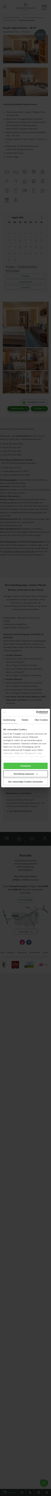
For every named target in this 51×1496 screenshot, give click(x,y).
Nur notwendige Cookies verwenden (25, 782)
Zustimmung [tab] (9, 720)
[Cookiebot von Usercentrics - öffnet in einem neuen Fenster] (36, 712)
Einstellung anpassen (24, 774)
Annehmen (25, 766)
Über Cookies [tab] (41, 720)
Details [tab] (25, 720)
